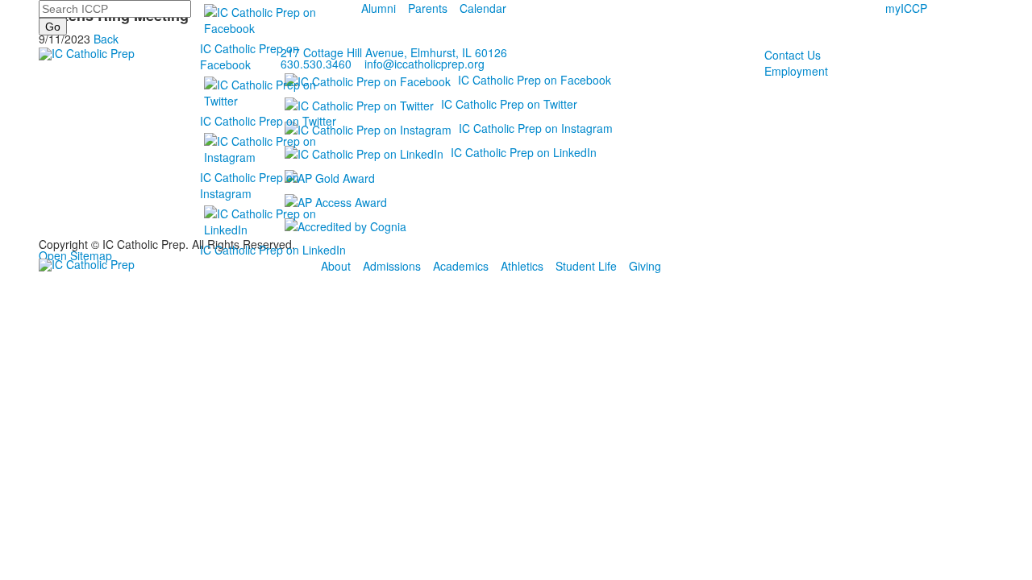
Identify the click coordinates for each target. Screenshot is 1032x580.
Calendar (483, 8)
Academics (461, 266)
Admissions (392, 266)
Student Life (586, 266)
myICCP (906, 8)
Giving (645, 266)
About (336, 266)
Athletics (522, 266)
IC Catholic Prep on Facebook (249, 56)
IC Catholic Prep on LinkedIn (273, 250)
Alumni (378, 8)
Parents (427, 8)
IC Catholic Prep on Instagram (249, 185)
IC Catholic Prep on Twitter (268, 121)
